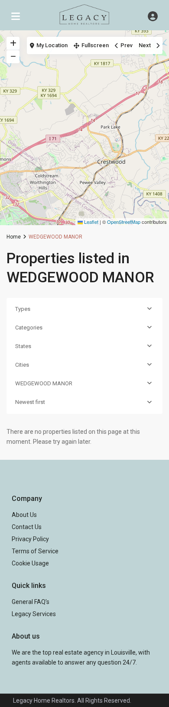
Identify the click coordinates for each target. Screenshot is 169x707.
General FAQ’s (30, 601)
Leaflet (90, 221)
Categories (28, 327)
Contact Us (27, 526)
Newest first (30, 402)
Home (13, 237)
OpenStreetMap (123, 221)
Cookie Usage (30, 563)
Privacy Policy (30, 539)
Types (22, 309)
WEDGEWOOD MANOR (43, 383)
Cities (22, 365)
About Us (24, 514)
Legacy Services (34, 613)
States (23, 346)
